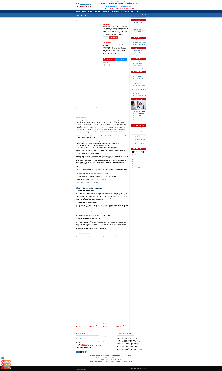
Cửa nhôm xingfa (136, 52)
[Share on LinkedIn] (112, 65)
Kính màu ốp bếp (136, 61)
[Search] (145, 11)
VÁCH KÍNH (83, 15)
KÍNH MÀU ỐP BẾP (115, 11)
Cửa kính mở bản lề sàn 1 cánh (139, 24)
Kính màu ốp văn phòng (138, 68)
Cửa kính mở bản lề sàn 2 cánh (139, 22)
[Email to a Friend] (108, 65)
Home (77, 15)
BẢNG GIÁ (133, 11)
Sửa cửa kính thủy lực (137, 80)
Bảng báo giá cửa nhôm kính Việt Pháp (140, 136)
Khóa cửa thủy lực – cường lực (139, 95)
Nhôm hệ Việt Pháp (137, 55)
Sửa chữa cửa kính (137, 74)
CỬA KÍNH (90, 11)
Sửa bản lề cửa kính (137, 76)
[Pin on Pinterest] (110, 65)
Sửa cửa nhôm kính (137, 83)
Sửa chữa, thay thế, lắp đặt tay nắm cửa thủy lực (138, 90)
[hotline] (109, 59)
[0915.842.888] (2, 361)
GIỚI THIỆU (84, 11)
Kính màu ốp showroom (138, 63)
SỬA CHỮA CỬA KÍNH (125, 11)
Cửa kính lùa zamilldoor (138, 31)
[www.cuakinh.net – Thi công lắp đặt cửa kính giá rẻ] (83, 5)
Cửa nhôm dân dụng (137, 50)
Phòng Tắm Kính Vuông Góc (139, 44)
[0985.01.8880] (2, 367)
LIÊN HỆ (138, 11)
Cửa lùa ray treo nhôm (137, 29)
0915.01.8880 (91, 345)
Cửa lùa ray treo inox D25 (138, 27)
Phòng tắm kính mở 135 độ (138, 39)
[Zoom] (77, 105)
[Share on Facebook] (104, 65)
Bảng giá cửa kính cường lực (140, 140)
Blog (77, 367)
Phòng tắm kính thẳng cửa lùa (139, 42)
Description (78, 117)
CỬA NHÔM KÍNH (106, 11)
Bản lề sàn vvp (136, 93)
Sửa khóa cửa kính (139, 127)
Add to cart (113, 37)
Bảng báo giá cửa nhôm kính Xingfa (140, 132)
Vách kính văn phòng (137, 34)
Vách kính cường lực (80, 325)
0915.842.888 (83, 345)
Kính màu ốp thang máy (138, 65)
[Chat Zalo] (121, 59)
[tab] (78, 118)
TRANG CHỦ (78, 11)
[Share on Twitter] (106, 65)
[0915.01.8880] (2, 364)
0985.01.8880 (98, 345)
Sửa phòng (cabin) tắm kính (139, 85)
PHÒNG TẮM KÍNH (97, 11)
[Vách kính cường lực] (82, 279)
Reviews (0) (83, 117)
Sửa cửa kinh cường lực (138, 78)
